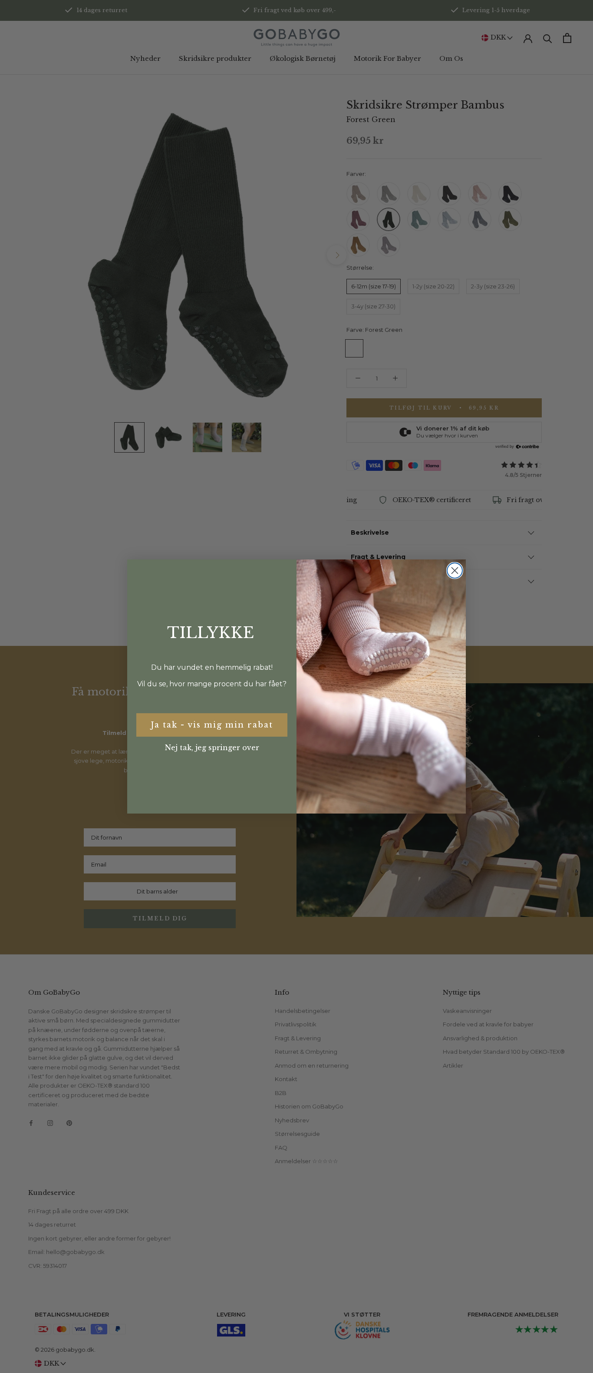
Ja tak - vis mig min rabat (212, 725)
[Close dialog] (454, 570)
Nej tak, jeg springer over (212, 747)
